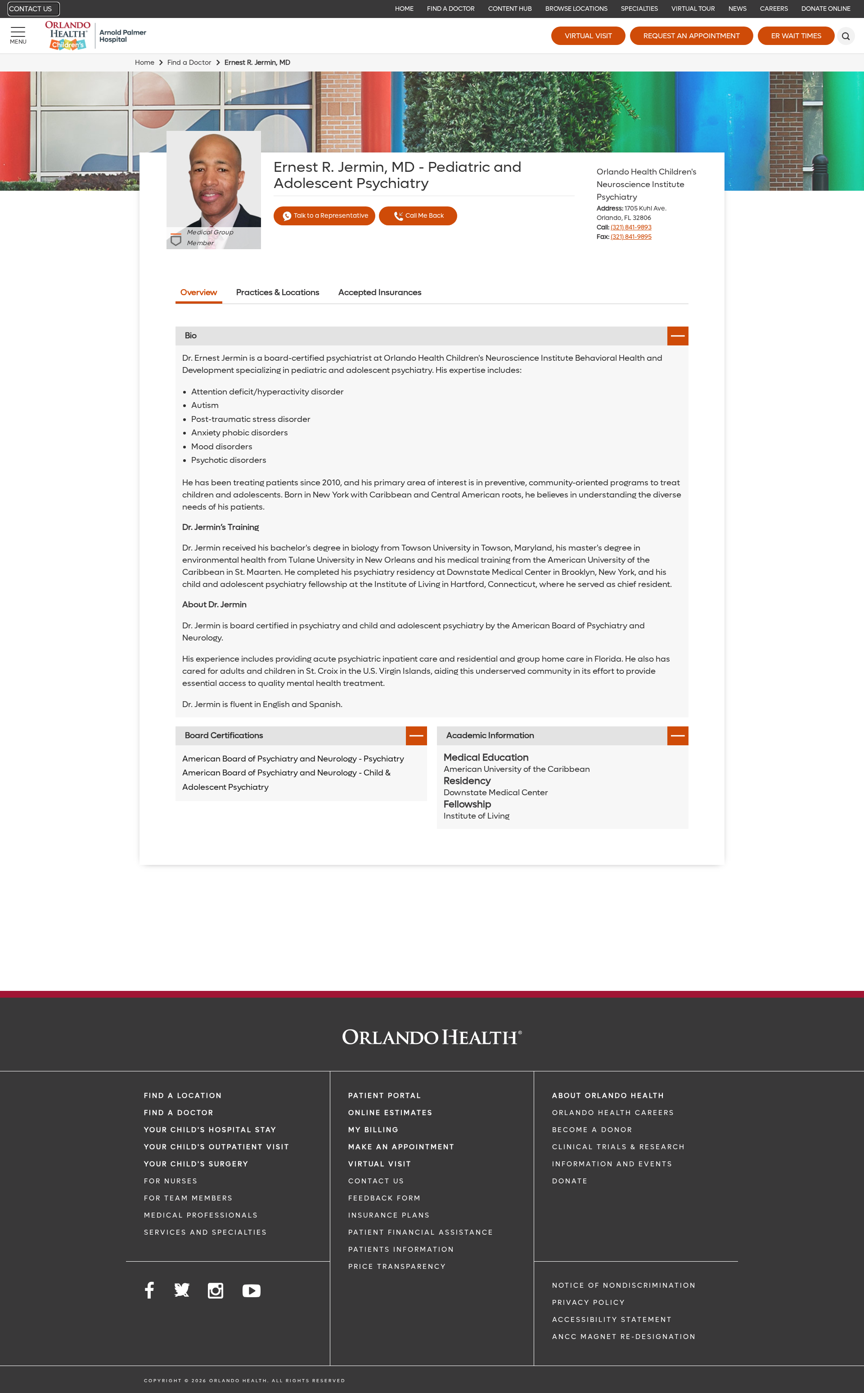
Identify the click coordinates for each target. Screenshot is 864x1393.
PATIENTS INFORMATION (401, 1249)
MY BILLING (373, 1129)
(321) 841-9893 (631, 227)
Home (144, 62)
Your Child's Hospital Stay (210, 1129)
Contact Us (30, 8)
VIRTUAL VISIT (380, 1164)
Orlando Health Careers (613, 1112)
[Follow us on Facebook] (150, 1291)
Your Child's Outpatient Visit (217, 1146)
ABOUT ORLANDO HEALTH (608, 1095)
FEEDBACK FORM (384, 1198)
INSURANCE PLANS (389, 1215)
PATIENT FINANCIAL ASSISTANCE (421, 1232)
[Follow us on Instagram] (216, 1291)
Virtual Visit (588, 35)
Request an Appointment (692, 35)
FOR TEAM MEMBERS (188, 1198)
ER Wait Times (796, 35)
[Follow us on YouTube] (252, 1291)
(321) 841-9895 (631, 237)
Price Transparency (397, 1266)
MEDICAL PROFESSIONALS (201, 1215)
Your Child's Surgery (196, 1164)
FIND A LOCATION (183, 1095)
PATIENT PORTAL (385, 1095)
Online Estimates (390, 1112)
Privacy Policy (589, 1302)
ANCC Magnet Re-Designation (624, 1336)
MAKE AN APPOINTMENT (401, 1146)
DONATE (570, 1181)
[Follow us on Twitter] (182, 1287)
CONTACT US (376, 1181)
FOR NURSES (171, 1181)
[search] (846, 36)
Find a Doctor (189, 62)
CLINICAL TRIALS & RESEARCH (618, 1146)
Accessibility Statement (612, 1319)
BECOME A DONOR (592, 1129)
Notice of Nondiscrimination (624, 1285)
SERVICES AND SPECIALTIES (205, 1232)
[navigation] (432, 9)
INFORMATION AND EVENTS (612, 1164)
